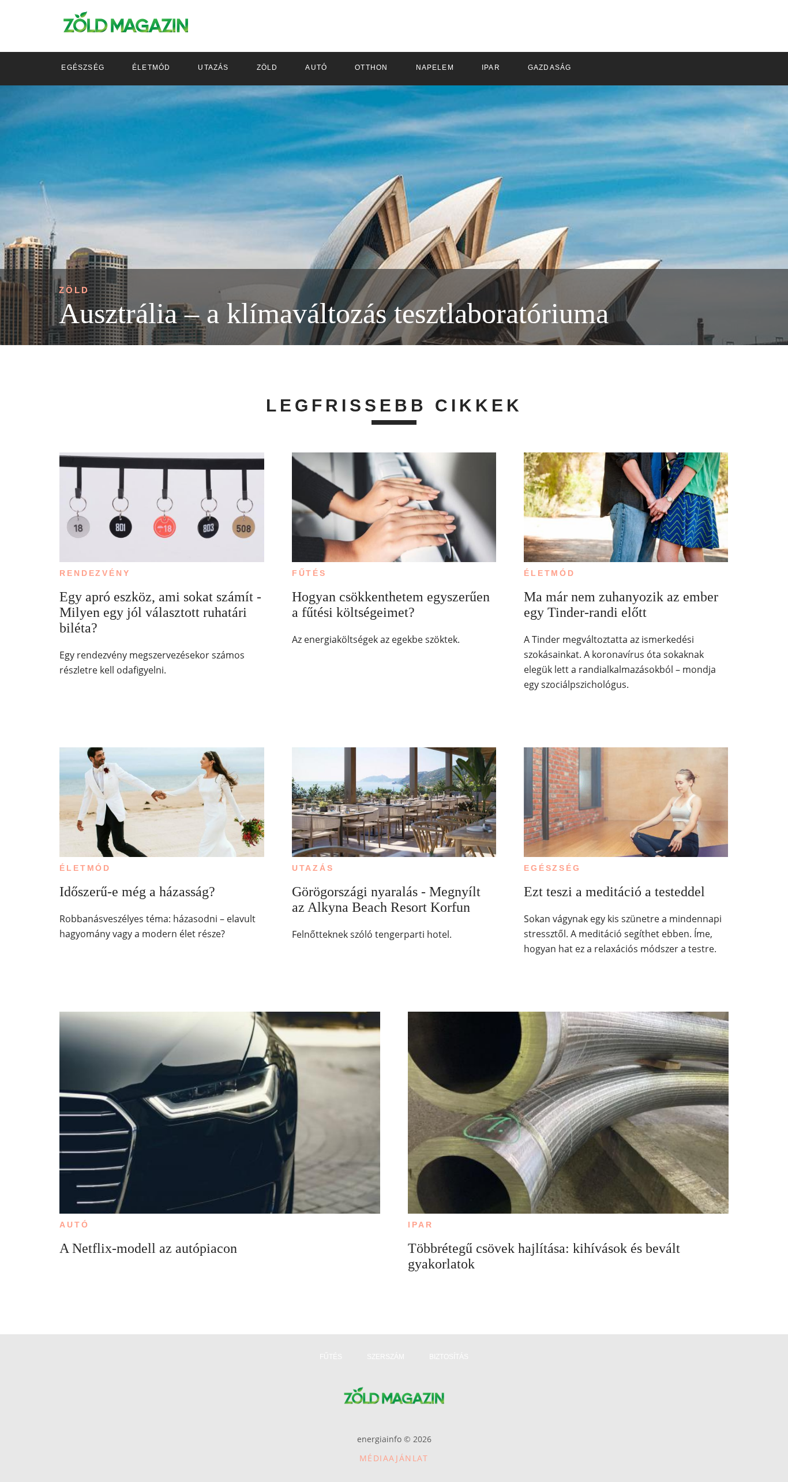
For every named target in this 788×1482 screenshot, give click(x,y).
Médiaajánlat (394, 1458)
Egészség (552, 868)
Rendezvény (94, 573)
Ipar (420, 1224)
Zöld (74, 290)
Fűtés (309, 573)
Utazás (313, 868)
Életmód (549, 573)
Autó (74, 1224)
